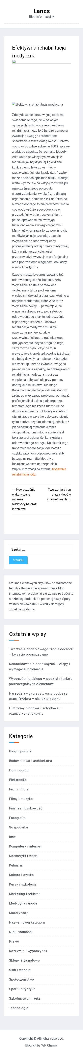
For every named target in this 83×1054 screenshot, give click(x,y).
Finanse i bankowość (25, 808)
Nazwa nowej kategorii (27, 922)
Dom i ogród (19, 770)
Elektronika (18, 780)
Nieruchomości (21, 932)
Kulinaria (16, 865)
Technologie (18, 1008)
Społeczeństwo (21, 979)
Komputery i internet (25, 846)
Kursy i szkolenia (23, 884)
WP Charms (49, 1045)
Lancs (41, 11)
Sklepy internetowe (24, 960)
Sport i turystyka (22, 989)
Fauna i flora (19, 789)
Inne (12, 837)
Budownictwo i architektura (30, 761)
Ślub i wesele (20, 970)
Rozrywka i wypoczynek (28, 951)
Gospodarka (18, 827)
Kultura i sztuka (21, 875)
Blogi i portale (20, 751)
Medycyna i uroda (23, 903)
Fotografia (17, 818)
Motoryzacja (19, 913)
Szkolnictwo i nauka (25, 998)
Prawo (14, 941)
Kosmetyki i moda (23, 856)
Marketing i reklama (24, 894)
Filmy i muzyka (21, 799)
